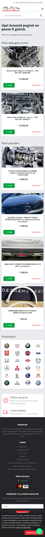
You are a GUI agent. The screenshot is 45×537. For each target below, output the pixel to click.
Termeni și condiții (22, 460)
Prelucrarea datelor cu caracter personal (22, 463)
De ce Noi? (22, 453)
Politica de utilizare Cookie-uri (23, 466)
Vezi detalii (36, 85)
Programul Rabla (22, 450)
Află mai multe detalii (23, 527)
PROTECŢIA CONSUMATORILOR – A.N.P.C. (22, 469)
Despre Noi (22, 447)
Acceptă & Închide (34, 533)
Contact (22, 456)
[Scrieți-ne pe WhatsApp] (39, 531)
